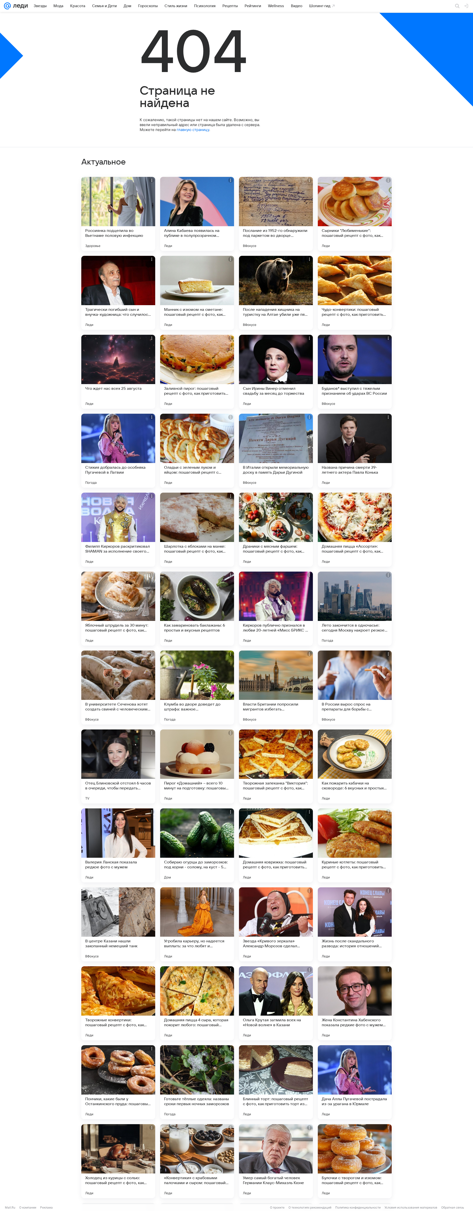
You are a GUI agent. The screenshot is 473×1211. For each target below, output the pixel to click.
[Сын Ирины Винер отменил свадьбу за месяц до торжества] (276, 372)
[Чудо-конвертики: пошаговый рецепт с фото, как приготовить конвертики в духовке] (355, 293)
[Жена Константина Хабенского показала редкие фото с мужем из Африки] (355, 1003)
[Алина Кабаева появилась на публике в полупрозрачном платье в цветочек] (197, 214)
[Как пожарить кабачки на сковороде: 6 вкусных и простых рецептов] (355, 766)
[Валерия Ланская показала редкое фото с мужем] (118, 845)
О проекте (277, 1207)
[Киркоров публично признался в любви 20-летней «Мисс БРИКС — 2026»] (276, 609)
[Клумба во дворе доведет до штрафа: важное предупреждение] (197, 688)
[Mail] (7, 6)
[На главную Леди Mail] (19, 6)
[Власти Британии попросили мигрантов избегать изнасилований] (276, 688)
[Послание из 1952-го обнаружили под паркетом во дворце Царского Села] (276, 214)
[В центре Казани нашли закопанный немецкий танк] (118, 924)
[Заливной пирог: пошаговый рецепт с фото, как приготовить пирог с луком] (197, 372)
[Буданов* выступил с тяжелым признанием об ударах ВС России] (355, 372)
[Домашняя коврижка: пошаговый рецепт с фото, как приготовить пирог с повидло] (276, 845)
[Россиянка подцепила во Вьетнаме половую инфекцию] (118, 214)
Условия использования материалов (411, 1207)
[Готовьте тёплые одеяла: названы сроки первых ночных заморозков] (197, 1082)
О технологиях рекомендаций (309, 1207)
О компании (27, 1207)
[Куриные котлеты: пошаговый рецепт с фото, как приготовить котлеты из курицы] (355, 845)
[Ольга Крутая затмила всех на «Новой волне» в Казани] (276, 1003)
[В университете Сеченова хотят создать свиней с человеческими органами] (118, 688)
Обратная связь (452, 1207)
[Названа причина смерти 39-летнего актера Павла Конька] (355, 451)
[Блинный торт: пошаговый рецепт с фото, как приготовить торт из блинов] (276, 1082)
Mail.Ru (10, 1207)
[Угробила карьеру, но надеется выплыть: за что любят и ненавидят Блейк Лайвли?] (197, 924)
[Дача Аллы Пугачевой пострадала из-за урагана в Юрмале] (355, 1082)
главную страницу (193, 129)
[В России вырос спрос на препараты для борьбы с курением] (355, 688)
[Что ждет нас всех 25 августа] (118, 372)
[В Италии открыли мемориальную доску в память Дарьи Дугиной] (276, 451)
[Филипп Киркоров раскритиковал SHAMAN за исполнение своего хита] (118, 530)
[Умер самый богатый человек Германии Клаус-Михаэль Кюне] (276, 1161)
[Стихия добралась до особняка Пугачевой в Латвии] (118, 451)
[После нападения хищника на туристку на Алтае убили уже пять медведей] (276, 293)
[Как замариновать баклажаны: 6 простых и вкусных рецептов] (197, 609)
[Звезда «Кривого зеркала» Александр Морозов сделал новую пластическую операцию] (276, 924)
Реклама (46, 1207)
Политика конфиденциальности (358, 1207)
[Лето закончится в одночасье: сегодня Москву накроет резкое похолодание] (355, 609)
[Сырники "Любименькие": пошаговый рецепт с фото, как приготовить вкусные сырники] (355, 214)
